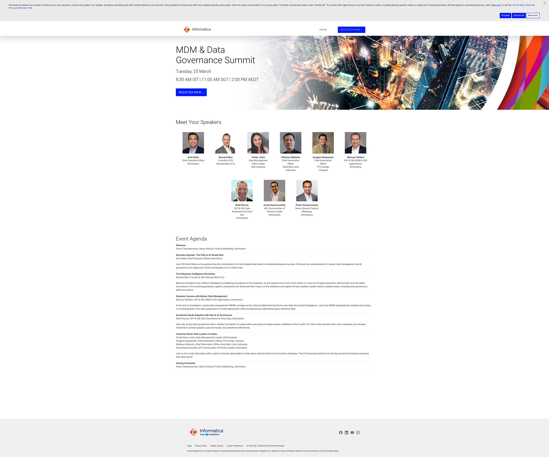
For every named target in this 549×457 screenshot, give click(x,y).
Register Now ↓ (351, 29)
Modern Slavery (216, 446)
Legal (189, 446)
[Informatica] (198, 29)
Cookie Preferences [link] (235, 446)
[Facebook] (341, 432)
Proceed (505, 15)
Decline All (519, 15)
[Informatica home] (206, 432)
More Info (533, 15)
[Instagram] (358, 432)
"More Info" (496, 5)
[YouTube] (352, 432)
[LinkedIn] (346, 432)
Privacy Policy (201, 446)
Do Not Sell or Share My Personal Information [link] (266, 446)
